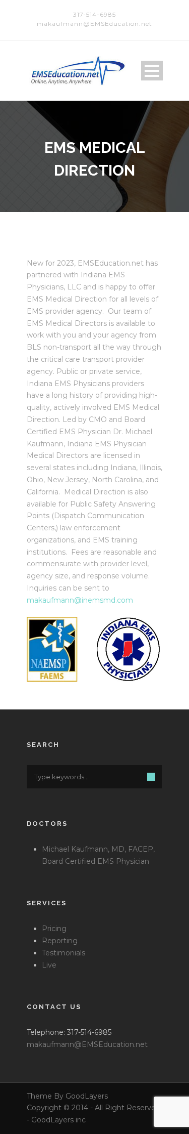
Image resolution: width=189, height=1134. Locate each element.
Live (49, 965)
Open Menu (152, 70)
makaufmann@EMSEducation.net (87, 1044)
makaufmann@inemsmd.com (80, 600)
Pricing (54, 928)
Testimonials (63, 952)
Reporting (60, 940)
